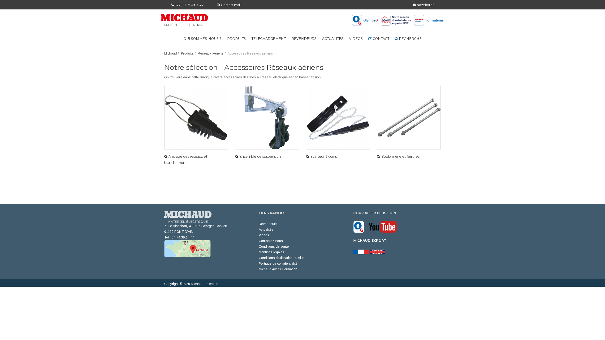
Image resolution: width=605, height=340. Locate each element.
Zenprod (213, 284)
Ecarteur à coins (323, 156)
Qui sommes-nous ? (202, 39)
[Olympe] (360, 227)
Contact (380, 39)
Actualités (332, 39)
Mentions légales (271, 252)
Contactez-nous (271, 241)
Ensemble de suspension (260, 156)
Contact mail (230, 5)
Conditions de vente (274, 246)
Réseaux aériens (211, 53)
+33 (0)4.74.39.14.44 (188, 5)
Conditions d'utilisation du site (281, 258)
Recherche (410, 39)
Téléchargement (268, 39)
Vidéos (356, 39)
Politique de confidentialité (278, 263)
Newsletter (425, 5)
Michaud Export (369, 240)
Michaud (170, 53)
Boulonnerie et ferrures (400, 156)
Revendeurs (303, 39)
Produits (236, 39)
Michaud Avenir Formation (278, 269)
